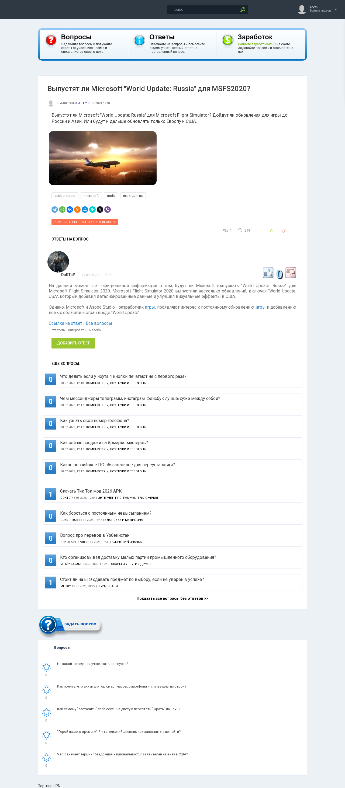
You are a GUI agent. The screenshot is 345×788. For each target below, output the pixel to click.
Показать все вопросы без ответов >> (172, 598)
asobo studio (64, 196)
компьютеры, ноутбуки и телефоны (85, 222)
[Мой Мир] (85, 209)
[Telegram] (54, 209)
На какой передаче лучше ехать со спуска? (92, 664)
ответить (58, 330)
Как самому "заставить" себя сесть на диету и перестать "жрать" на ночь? (118, 709)
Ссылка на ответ (66, 323)
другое (146, 564)
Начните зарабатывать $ (257, 44)
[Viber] (107, 209)
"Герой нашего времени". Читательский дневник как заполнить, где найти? (119, 732)
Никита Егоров (72, 542)
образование (108, 586)
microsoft (91, 196)
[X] (100, 209)
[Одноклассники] (77, 209)
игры (150, 307)
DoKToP (68, 275)
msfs (111, 196)
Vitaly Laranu (71, 564)
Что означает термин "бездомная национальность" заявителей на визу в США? (122, 754)
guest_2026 (69, 520)
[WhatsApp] (62, 209)
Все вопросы (99, 323)
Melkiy (82, 103)
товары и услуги (123, 564)
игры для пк (133, 196)
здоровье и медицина (124, 520)
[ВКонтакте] (70, 209)
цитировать (76, 330)
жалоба (95, 330)
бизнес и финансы (127, 542)
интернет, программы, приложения (128, 498)
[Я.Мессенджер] (92, 209)
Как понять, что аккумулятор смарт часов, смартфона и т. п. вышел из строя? (122, 686)
